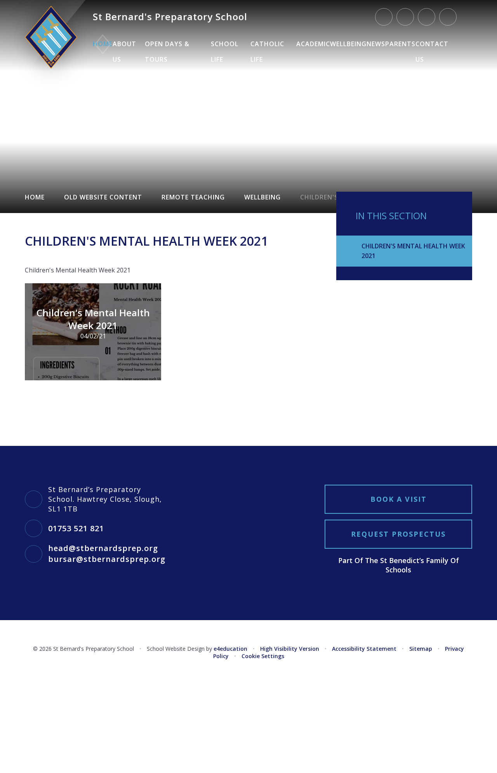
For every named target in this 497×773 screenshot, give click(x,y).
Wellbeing (262, 197)
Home (35, 197)
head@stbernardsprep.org (103, 548)
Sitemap (420, 648)
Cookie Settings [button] (263, 656)
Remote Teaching (193, 197)
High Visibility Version (289, 648)
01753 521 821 (76, 528)
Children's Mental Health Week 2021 (413, 251)
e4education (230, 648)
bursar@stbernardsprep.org (106, 559)
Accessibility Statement (364, 648)
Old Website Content (103, 197)
